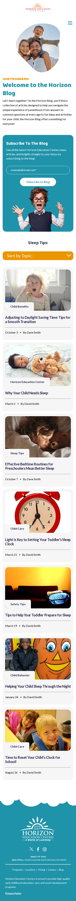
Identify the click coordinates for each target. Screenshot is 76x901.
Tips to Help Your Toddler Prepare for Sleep (38, 615)
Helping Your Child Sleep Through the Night (38, 686)
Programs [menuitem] (18, 869)
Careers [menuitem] (52, 869)
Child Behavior (20, 675)
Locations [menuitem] (30, 869)
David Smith (31, 403)
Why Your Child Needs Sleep (26, 393)
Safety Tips (18, 604)
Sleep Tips (17, 453)
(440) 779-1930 (38, 856)
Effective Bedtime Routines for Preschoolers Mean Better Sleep (29, 466)
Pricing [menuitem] (41, 869)
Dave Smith (34, 332)
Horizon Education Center (27, 381)
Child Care (17, 528)
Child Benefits (19, 306)
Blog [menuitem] (61, 869)
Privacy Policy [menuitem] (13, 893)
